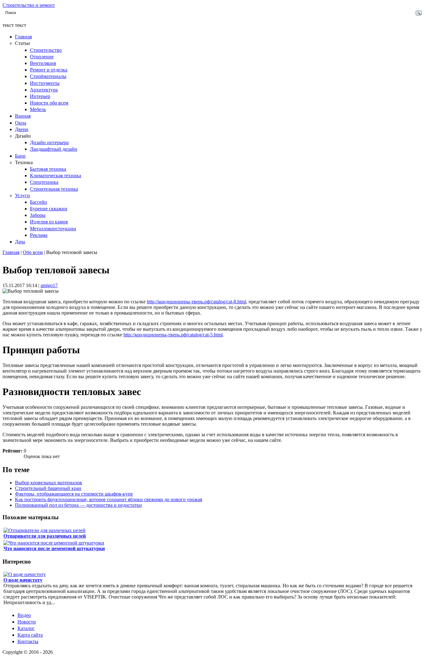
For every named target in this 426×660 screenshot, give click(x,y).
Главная (23, 36)
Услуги (22, 195)
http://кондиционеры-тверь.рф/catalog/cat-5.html (173, 334)
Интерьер (40, 96)
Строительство (46, 50)
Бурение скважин (48, 208)
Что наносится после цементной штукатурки (54, 548)
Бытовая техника (48, 169)
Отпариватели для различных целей (44, 536)
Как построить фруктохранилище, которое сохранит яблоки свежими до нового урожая (108, 499)
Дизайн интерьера (49, 142)
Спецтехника (44, 182)
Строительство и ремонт (28, 5)
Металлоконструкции (53, 228)
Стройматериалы (48, 76)
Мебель (38, 109)
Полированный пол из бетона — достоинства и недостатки (78, 505)
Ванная (23, 116)
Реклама (38, 235)
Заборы (38, 215)
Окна (20, 122)
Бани (20, 156)
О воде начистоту (22, 580)
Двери (21, 129)
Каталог (26, 628)
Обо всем (33, 252)
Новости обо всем (49, 102)
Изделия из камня (49, 221)
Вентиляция (43, 63)
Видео (24, 615)
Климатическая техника (55, 175)
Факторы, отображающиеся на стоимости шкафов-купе (74, 493)
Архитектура (44, 89)
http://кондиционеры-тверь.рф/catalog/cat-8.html (196, 301)
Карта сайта (30, 635)
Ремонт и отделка (48, 69)
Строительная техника (54, 189)
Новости (26, 621)
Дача (20, 241)
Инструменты (45, 83)
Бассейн (38, 202)
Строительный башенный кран (48, 488)
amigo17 (49, 285)
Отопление (42, 56)
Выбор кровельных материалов (48, 482)
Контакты (27, 641)
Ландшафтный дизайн (53, 149)
